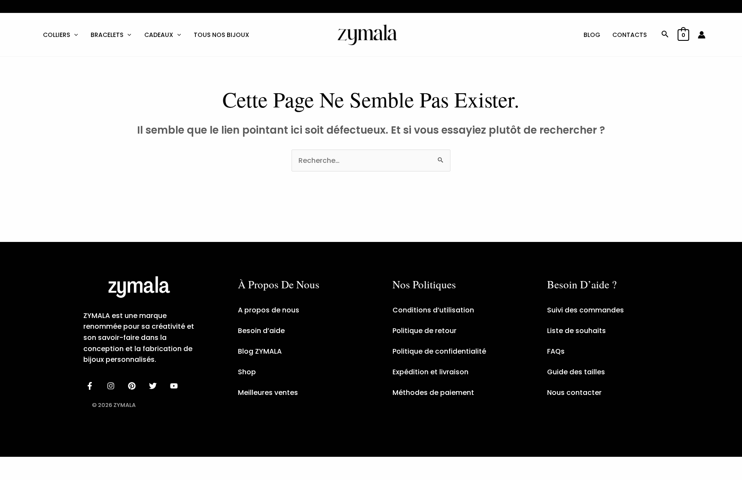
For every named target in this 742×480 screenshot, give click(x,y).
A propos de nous (268, 310)
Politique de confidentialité (439, 351)
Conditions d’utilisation (433, 310)
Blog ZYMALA (260, 351)
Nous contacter (574, 392)
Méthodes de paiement (433, 392)
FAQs (556, 351)
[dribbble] (154, 386)
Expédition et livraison (430, 372)
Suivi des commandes (585, 310)
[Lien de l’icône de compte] (702, 35)
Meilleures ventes (268, 392)
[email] (175, 386)
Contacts (629, 35)
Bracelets (107, 35)
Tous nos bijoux (221, 35)
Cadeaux (158, 35)
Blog (592, 35)
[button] (74, 35)
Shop (247, 372)
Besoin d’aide (261, 331)
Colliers (56, 35)
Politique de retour (424, 331)
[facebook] (91, 386)
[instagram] (112, 386)
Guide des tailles (576, 372)
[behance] (133, 386)
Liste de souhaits (576, 331)
